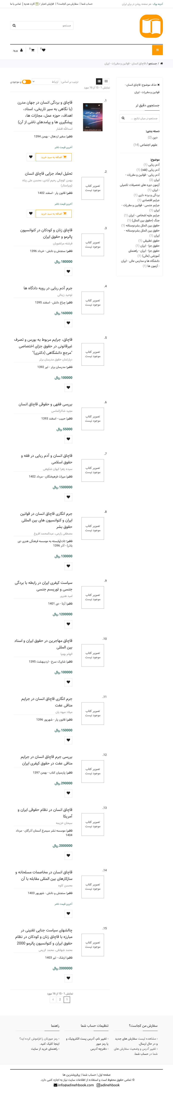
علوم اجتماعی (145, 144)
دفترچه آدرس (99, 1048)
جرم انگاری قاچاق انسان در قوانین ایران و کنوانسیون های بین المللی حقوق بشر (46, 520)
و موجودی (15, 82)
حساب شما (87, 4)
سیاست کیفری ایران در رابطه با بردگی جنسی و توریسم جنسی (43, 585)
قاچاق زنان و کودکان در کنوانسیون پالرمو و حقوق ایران (46, 233)
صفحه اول (104, 1074)
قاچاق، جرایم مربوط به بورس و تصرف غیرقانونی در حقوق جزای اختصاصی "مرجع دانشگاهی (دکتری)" (43, 346)
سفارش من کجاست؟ (67, 4)
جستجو (153, 63)
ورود (15, 50)
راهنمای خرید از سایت (44, 1048)
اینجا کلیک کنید (50, 1043)
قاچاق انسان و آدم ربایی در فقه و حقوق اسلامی (46, 458)
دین (152, 137)
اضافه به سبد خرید (51, 157)
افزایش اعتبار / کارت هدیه (39, 3)
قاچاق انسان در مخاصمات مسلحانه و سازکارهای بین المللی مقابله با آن (43, 875)
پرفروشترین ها (71, 1074)
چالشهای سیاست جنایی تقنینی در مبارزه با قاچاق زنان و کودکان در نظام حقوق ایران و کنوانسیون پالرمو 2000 (43, 937)
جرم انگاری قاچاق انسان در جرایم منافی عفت (46, 702)
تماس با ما (15, 4)
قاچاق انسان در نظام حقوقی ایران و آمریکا (45, 813)
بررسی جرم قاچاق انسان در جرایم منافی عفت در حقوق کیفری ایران (46, 760)
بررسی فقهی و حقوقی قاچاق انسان (45, 404)
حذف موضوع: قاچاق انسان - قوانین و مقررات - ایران (142, 89)
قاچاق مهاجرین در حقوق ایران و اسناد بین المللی (43, 644)
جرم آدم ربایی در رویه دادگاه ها (48, 288)
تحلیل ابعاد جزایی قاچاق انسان (48, 173)
